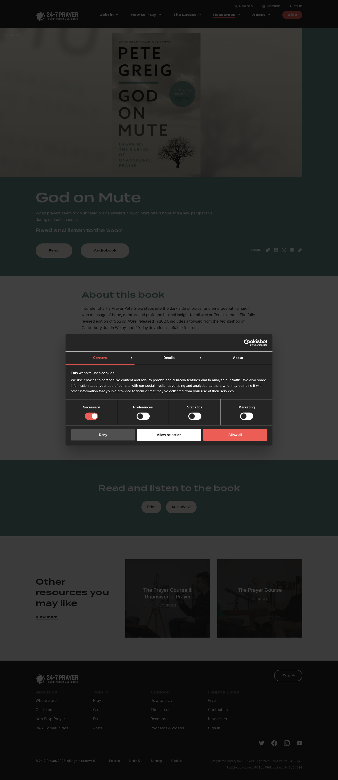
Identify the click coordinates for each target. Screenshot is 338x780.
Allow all (235, 435)
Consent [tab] (100, 358)
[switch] (143, 416)
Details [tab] (169, 358)
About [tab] (238, 358)
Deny (103, 435)
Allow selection (169, 435)
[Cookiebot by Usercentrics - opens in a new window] (247, 342)
